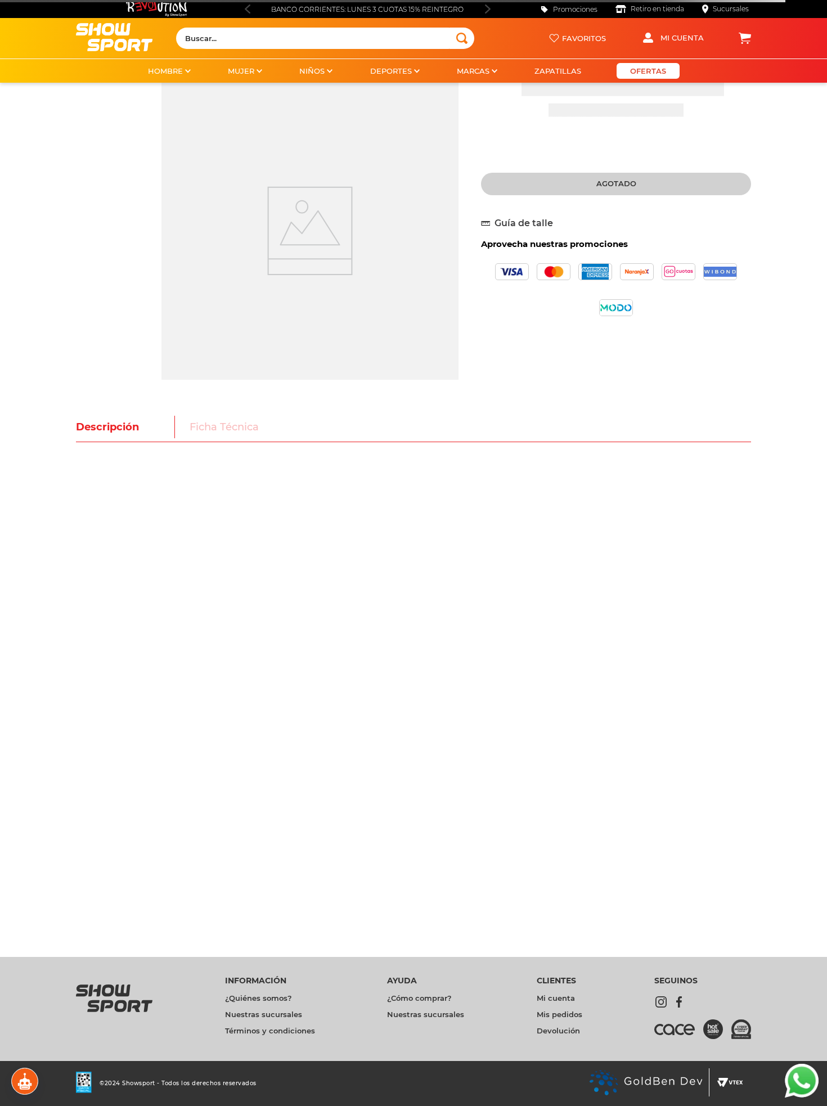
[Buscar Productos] (462, 38)
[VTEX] (743, 1094)
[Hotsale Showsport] (720, 1033)
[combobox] (325, 38)
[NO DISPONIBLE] (616, 184)
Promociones (575, 9)
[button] (521, 223)
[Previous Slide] (247, 9)
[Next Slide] (487, 9)
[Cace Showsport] (712, 1037)
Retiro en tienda (657, 9)
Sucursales (731, 9)
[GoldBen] (727, 1094)
